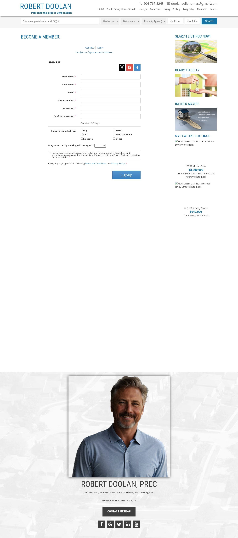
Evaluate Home (124, 134)
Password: (68, 108)
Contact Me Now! (119, 511)
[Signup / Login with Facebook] (137, 67)
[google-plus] (110, 524)
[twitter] (119, 524)
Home (100, 8)
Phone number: (65, 100)
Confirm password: (64, 116)
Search (209, 21)
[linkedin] (127, 524)
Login (100, 47)
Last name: (68, 84)
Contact (89, 47)
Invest (119, 130)
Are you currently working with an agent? (71, 145)
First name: (68, 76)
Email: (71, 92)
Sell (85, 134)
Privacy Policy (118, 163)
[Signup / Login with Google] (129, 67)
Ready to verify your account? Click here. (94, 52)
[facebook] (101, 524)
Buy (85, 130)
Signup (126, 174)
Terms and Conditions (96, 163)
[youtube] (136, 524)
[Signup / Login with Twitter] (122, 67)
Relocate (88, 138)
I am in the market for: (63, 130)
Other (119, 138)
